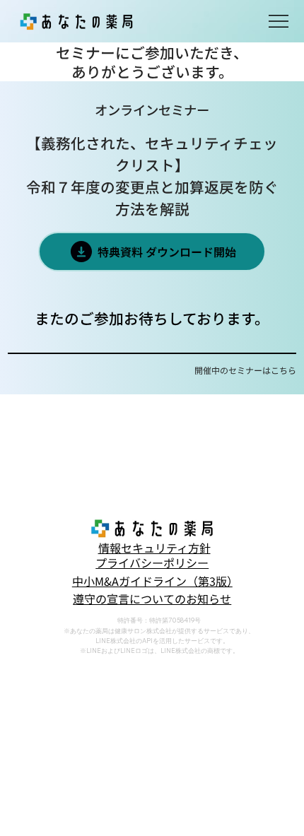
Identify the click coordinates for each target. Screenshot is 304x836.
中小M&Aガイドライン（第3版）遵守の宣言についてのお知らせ (152, 590)
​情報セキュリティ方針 (154, 547)
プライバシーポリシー (152, 562)
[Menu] (279, 21)
